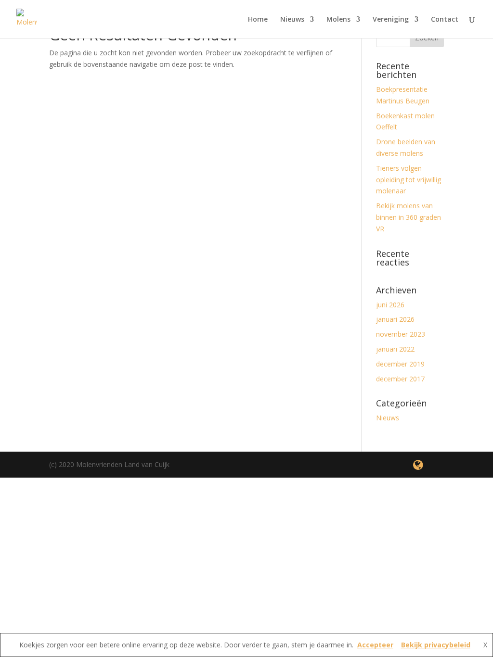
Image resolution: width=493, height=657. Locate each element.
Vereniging (391, 20)
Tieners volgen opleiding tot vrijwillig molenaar (408, 180)
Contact (444, 20)
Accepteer (375, 644)
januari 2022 (395, 349)
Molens (338, 20)
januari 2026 (395, 319)
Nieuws (292, 20)
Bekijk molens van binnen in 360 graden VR (408, 217)
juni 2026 (390, 304)
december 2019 (400, 363)
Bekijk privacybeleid (435, 644)
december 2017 (400, 378)
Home (258, 20)
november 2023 (400, 334)
